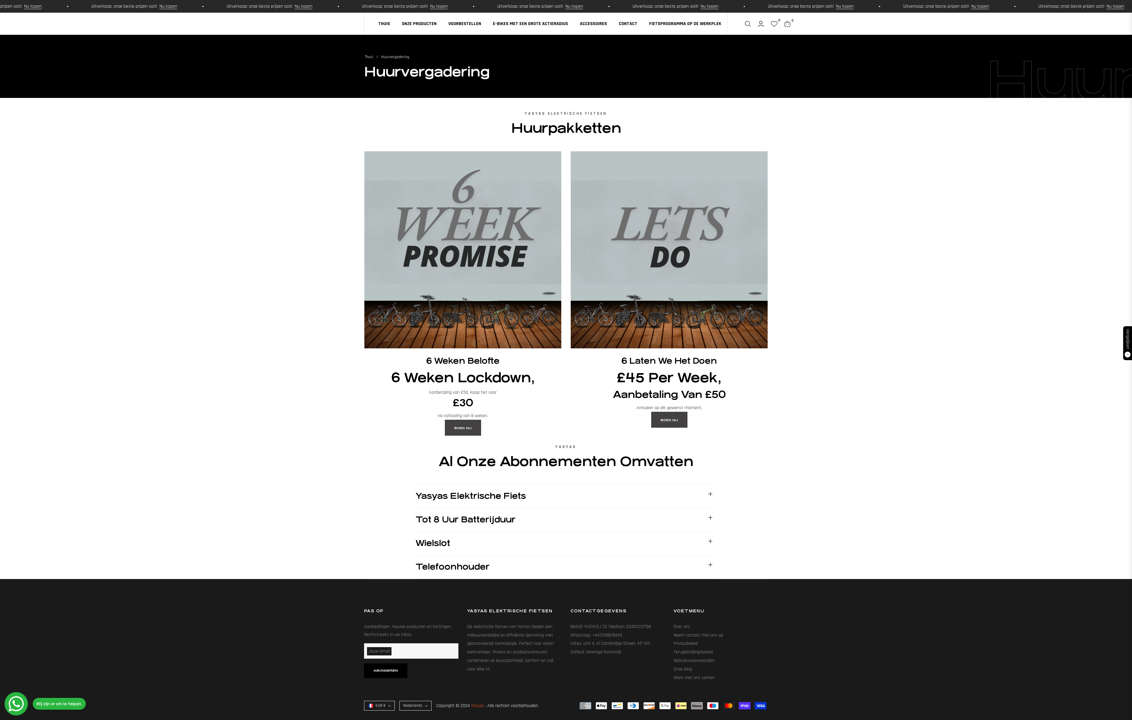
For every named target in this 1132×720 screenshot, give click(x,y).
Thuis (369, 57)
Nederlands (412, 705)
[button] (747, 24)
